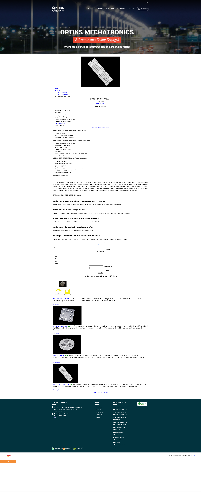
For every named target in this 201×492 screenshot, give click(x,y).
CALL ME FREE (104, 392)
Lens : (121, 299)
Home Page (91, 8)
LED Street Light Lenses (120, 422)
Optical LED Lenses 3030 (120, 409)
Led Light (116, 434)
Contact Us (131, 8)
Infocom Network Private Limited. (189, 456)
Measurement (58, 145)
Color (56, 151)
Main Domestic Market (61, 172)
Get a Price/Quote (100, 103)
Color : (94, 299)
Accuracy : (81, 300)
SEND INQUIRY (96, 392)
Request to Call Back (97, 127)
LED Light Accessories (120, 445)
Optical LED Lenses (119, 407)
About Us (100, 8)
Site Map (98, 417)
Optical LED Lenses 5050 (120, 414)
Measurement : (113, 328)
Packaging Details (59, 170)
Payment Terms (59, 161)
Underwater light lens (59, 355)
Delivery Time (58, 165)
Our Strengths (121, 8)
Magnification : (134, 299)
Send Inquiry (106, 127)
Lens (56, 155)
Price (56, 133)
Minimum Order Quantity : (87, 326)
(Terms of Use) (192, 455)
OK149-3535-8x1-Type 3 (60, 326)
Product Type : (81, 299)
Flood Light (117, 429)
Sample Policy (58, 169)
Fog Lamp (117, 442)
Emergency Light (118, 432)
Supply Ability (58, 163)
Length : (94, 300)
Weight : (107, 300)
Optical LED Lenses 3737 (120, 417)
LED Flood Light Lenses (120, 424)
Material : (107, 299)
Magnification (58, 153)
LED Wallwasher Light (119, 427)
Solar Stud (117, 419)
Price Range (58, 137)
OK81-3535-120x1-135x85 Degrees (63, 299)
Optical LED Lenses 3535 (120, 412)
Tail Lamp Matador (119, 437)
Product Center (110, 8)
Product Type (58, 147)
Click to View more (60, 123)
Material (57, 143)
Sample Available (59, 167)
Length (57, 149)
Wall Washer (117, 440)
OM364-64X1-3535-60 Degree (61, 384)
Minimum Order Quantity (61, 135)
